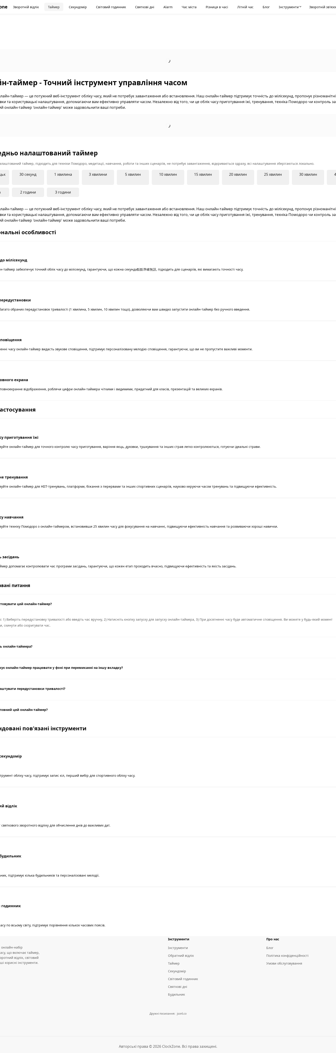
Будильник (176, 994)
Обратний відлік (181, 955)
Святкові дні (177, 986)
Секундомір (177, 971)
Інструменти (178, 948)
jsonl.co (182, 1014)
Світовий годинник (183, 979)
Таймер (174, 963)
